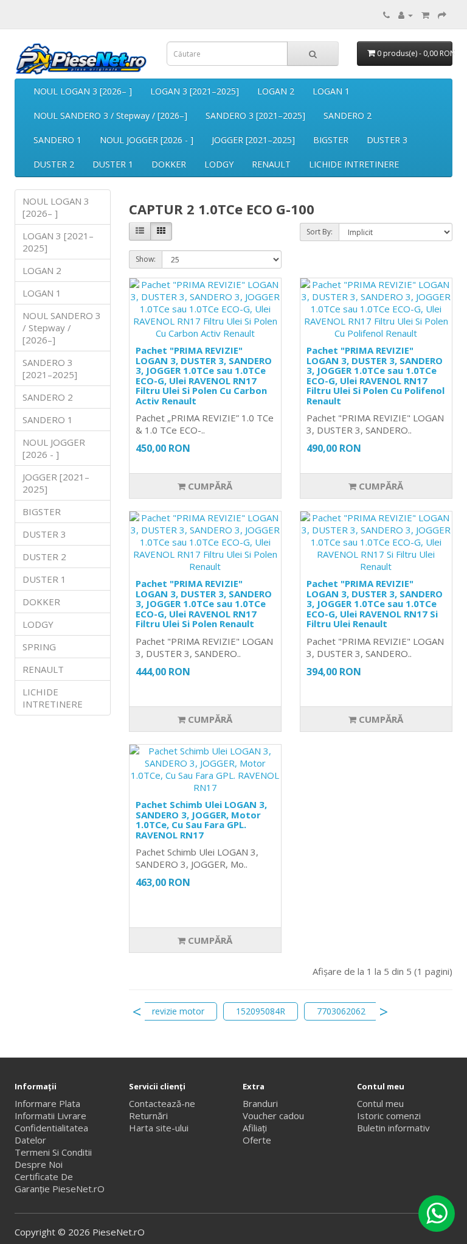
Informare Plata (47, 1103)
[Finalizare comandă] (442, 15)
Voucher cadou (273, 1115)
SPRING (39, 647)
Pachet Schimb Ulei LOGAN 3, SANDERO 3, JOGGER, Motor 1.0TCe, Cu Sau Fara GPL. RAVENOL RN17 (201, 819)
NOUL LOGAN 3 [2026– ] (82, 91)
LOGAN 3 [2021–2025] (194, 91)
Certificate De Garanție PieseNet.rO (60, 1182)
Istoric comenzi (389, 1115)
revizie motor (178, 1011)
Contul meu (380, 1103)
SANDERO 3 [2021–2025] (255, 115)
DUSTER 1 (112, 164)
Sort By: (319, 232)
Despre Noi (39, 1164)
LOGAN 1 (331, 91)
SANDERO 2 (347, 115)
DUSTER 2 (53, 164)
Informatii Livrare (50, 1115)
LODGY (219, 164)
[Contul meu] (405, 15)
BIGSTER (330, 140)
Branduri (260, 1103)
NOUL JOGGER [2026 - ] (146, 140)
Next (384, 1011)
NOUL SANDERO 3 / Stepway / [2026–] (110, 115)
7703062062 (341, 1011)
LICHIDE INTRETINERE (354, 164)
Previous (137, 1011)
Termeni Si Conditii (53, 1152)
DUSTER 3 (387, 140)
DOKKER (168, 164)
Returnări (148, 1115)
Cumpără (208, 486)
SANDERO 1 (57, 140)
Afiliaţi (255, 1128)
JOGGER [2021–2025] (253, 140)
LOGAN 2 (275, 91)
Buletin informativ (393, 1128)
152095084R (260, 1011)
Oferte (257, 1140)
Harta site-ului (159, 1128)
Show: (146, 259)
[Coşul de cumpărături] (425, 15)
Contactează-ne (162, 1103)
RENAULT (271, 164)
